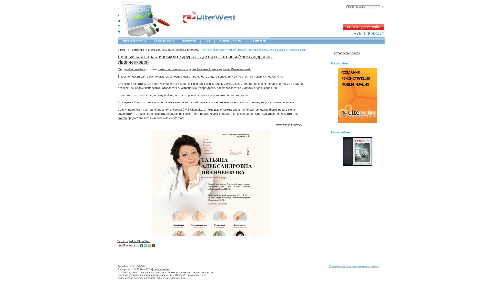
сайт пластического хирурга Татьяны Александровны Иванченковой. (204, 69)
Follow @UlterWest (139, 241)
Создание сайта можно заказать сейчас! (354, 266)
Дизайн (122, 49)
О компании (258, 40)
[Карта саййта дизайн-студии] (119, 31)
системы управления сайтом (239, 109)
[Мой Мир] (154, 245)
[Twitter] (146, 245)
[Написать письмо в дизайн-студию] (119, 26)
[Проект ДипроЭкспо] (357, 151)
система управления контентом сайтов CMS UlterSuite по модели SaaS (162, 275)
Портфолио (189, 40)
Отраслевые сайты (134, 40)
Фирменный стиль (230, 40)
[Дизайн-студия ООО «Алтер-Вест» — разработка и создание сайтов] (119, 20)
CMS (207, 40)
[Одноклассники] (150, 245)
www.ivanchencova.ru (289, 124)
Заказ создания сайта (363, 27)
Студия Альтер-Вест (131, 69)
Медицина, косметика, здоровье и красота (173, 49)
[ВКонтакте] (141, 245)
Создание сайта (164, 40)
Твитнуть (122, 241)
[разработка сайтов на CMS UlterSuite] (357, 95)
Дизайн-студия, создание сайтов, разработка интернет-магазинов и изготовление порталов (165, 271)
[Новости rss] (118, 15)
